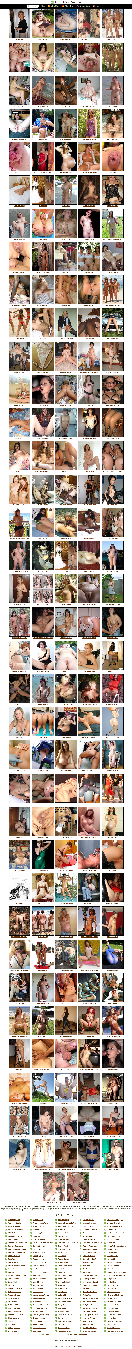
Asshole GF (111, 1229)
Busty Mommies (39, 1239)
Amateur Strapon (14, 1226)
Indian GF (36, 1275)
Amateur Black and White (67, 1223)
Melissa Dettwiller (14, 1292)
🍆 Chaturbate (83, 6)
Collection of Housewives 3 (68, 1243)
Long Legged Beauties (91, 1282)
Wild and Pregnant (89, 1331)
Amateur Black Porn (40, 1223)
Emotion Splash (39, 1252)
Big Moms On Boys (15, 1236)
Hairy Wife (86, 1265)
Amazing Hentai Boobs (16, 1229)
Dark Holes (37, 1249)
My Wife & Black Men (115, 1295)
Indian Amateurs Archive (17, 1275)
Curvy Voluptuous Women (17, 1249)
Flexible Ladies (112, 1256)
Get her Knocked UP (90, 1259)
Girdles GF (111, 1259)
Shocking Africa (14, 1318)
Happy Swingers (113, 1265)
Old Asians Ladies (64, 1301)
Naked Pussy (112, 1298)
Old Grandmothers (89, 1301)
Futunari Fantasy (64, 1259)
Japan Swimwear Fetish (116, 1275)
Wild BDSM (37, 1331)
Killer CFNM (62, 1279)
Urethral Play (112, 1324)
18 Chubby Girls (14, 1220)
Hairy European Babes (16, 1265)
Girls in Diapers (13, 1262)
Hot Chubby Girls (89, 1269)
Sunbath (11, 1321)
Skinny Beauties (39, 1318)
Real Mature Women (90, 1308)
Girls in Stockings (39, 1262)
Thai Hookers (13, 1324)
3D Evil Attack (38, 1220)
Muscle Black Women (41, 1295)
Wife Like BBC (13, 1331)
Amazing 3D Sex (89, 1226)
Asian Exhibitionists (90, 1229)
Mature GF (61, 1285)
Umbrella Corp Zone (90, 1324)
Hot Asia (36, 1269)
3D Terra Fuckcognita (115, 1220)
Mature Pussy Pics (15, 1288)
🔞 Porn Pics (99, 6)
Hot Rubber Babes (40, 1272)
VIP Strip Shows (14, 1328)
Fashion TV (62, 1256)
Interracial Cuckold (65, 1275)
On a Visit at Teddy (114, 1301)
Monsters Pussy (14, 1295)
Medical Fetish (112, 1288)
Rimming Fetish (38, 1311)
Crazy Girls (111, 1243)
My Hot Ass (87, 1295)
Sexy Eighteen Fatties (91, 1315)
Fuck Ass (11, 1259)
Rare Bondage (63, 1308)
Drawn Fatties (112, 1249)
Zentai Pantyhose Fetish (79, 1334)
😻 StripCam (54, 6)
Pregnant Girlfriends (15, 1308)
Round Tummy (63, 1311)
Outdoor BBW (13, 1305)
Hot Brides (62, 1269)
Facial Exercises (14, 1256)
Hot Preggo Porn (14, 1272)
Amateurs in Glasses (65, 1226)
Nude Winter (37, 1301)
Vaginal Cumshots (39, 1328)
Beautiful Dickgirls (64, 1233)
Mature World (38, 1288)
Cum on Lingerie (39, 1246)
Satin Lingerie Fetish (15, 1315)
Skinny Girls (62, 1318)
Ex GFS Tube (62, 1252)
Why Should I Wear (90, 1328)
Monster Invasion (113, 1292)
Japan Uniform (13, 1279)
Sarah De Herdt (113, 1311)
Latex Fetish (12, 1282)
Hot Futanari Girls (113, 1269)
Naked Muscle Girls (65, 1298)
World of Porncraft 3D (115, 1331)
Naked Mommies (39, 1298)
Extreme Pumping (89, 1252)
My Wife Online (13, 1298)
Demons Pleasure (64, 1249)
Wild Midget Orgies (65, 1331)
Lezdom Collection (65, 1282)
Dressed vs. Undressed (16, 1252)
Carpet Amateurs (89, 1239)
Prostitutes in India (40, 1308)
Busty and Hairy (64, 1239)
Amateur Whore (38, 1226)
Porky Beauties (88, 1305)
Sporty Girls (111, 1318)
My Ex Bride (62, 1295)
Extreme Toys (112, 1252)
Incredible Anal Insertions (116, 1272)
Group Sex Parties (114, 1262)
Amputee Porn (38, 1229)
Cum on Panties (63, 1246)
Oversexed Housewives (41, 1305)
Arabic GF (61, 1229)
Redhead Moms (113, 1308)
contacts (79, 1346)
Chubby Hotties (113, 1239)
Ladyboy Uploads (89, 1279)
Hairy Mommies (38, 1265)
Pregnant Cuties (113, 1305)
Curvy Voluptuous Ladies (116, 1246)
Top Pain (61, 1324)
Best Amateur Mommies (91, 1233)
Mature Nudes (112, 1285)
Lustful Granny (112, 1282)
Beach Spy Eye (38, 1233)
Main (43, 6)
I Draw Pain (62, 1272)
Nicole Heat (12, 1301)
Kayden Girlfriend (39, 1279)
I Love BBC (87, 1272)
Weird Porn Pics (64, 1328)
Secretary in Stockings (41, 1315)
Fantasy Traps (38, 1256)
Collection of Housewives (17, 1243)
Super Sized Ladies (65, 1321)
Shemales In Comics (114, 1315)
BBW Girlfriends (14, 1233)
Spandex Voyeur (89, 1318)
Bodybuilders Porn (114, 1236)
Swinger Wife (87, 1321)
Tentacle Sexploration (115, 1321)
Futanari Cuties (38, 1259)
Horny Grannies (14, 1269)
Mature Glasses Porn (90, 1285)
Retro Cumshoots (14, 1311)
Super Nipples (38, 1321)
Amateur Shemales (114, 1223)
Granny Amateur (89, 1262)
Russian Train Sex (89, 1311)
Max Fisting (87, 1288)
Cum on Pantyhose (90, 1246)
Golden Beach (63, 1262)
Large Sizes (111, 1279)
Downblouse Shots (90, 1249)
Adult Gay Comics (14, 1223)
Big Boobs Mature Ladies (116, 1233)
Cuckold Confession (15, 1246)
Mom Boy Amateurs (90, 1292)
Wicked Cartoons (113, 1328)
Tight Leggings (38, 1324)
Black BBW (37, 1236)
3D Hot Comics (88, 1220)
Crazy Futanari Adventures (92, 1243)
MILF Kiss (11, 1285)
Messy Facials (38, 1292)
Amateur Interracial (89, 1223)
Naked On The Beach (90, 1298)
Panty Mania (62, 1305)
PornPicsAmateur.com (67, 1346)
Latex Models (38, 1282)
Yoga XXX (49, 1334)
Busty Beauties (13, 1239)
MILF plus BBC (38, 1285)
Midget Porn (62, 1292)
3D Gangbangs (63, 1220)
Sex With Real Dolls (65, 1315)
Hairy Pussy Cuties (65, 1265)
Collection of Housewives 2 (43, 1243)
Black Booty (62, 1236)
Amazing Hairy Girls (114, 1226)
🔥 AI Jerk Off (68, 6)
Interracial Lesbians (90, 1275)
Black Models (87, 1236)
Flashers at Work (89, 1256)
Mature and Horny (64, 1288)
